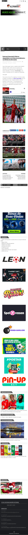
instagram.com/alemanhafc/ (8, 523)
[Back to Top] (14, 532)
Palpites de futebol (6, 244)
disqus (19, 184)
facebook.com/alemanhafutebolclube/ (11, 516)
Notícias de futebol (6, 246)
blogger (15, 184)
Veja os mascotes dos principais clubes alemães (12, 494)
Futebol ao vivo (5, 247)
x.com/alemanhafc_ (6, 520)
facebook (25, 184)
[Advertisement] (14, 32)
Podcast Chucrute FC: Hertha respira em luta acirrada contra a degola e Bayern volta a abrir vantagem (13, 155)
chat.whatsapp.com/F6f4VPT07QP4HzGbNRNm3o (13, 527)
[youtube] (25, 1)
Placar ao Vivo (5, 251)
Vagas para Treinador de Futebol (9, 249)
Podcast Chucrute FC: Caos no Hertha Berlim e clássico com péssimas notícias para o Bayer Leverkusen (13, 167)
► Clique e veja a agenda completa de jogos (11, 417)
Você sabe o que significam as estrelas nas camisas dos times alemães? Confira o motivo (13, 457)
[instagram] (23, 1)
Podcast (14, 63)
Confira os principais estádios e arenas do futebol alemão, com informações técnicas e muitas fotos (14, 439)
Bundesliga (5, 63)
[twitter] (22, 1)
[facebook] (20, 1)
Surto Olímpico (5, 248)
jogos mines (4, 242)
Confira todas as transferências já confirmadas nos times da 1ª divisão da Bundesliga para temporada (14, 411)
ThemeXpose (16, 533)
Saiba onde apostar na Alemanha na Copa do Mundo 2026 (13, 240)
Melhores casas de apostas (8, 243)
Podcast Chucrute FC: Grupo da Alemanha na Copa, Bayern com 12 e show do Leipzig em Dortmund (13, 143)
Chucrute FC (10, 63)
